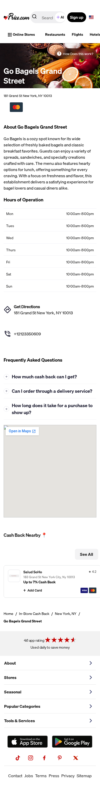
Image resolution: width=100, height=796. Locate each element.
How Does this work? (78, 53)
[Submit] (34, 17)
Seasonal (12, 691)
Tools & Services (19, 720)
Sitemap (84, 775)
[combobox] (48, 17)
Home (8, 613)
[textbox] (91, 17)
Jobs (28, 775)
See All (86, 554)
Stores (10, 677)
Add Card (34, 590)
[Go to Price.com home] (17, 17)
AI (62, 17)
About (10, 663)
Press (54, 775)
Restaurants (55, 34)
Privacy (68, 775)
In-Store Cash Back (34, 613)
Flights (77, 34)
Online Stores (24, 34)
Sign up (76, 17)
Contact (15, 775)
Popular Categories (22, 706)
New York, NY (65, 613)
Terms (41, 775)
